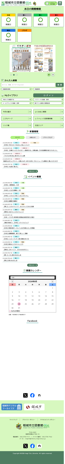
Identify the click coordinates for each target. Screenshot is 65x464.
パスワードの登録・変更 (42, 99)
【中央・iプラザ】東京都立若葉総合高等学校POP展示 (18, 217)
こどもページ (8, 118)
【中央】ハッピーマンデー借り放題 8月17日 (16, 239)
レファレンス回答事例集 (43, 118)
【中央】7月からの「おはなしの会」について (16, 145)
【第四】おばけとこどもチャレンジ (13, 212)
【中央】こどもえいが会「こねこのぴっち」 (16, 196)
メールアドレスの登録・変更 (11, 103)
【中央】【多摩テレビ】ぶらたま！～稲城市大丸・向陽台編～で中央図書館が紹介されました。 (30, 150)
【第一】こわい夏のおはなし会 (12, 255)
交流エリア (39, 125)
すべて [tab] (17, 137)
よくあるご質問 (40, 112)
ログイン (49, 95)
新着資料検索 (6, 89)
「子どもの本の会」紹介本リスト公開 (14, 156)
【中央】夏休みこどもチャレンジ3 (13, 244)
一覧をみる (31, 171)
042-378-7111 (25, 437)
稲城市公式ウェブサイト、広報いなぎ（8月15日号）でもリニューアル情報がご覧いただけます (30, 161)
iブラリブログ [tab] (47, 138)
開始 (49, 74)
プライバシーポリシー (28, 420)
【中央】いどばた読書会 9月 (12, 190)
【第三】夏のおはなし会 (10, 260)
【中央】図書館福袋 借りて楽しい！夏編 (15, 233)
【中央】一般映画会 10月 (11, 185)
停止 (53, 74)
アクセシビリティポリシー (47, 420)
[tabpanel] (32, 58)
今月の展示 (7, 112)
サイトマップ (13, 420)
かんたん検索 (11, 80)
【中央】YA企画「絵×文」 (10, 166)
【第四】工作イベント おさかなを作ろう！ (16, 249)
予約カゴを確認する (8, 99)
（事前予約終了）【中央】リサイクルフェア (16, 222)
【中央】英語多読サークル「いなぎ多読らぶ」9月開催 (19, 228)
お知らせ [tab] (33, 137)
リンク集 (6, 125)
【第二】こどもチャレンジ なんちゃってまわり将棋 (18, 206)
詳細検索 (37, 89)
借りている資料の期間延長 (42, 103)
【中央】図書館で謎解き (10, 201)
